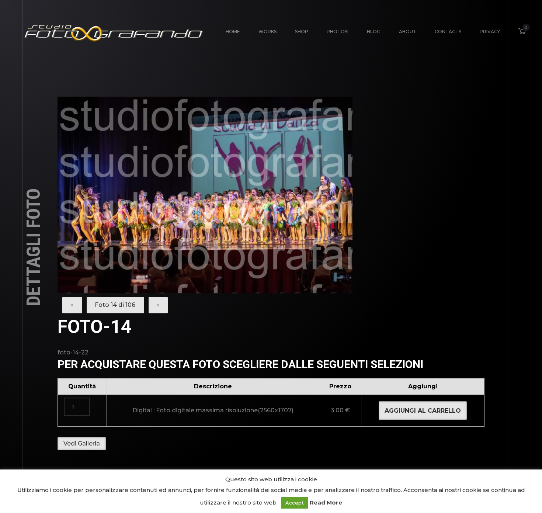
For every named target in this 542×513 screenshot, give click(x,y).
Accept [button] (294, 503)
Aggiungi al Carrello (423, 410)
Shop (301, 31)
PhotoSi (337, 31)
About (407, 31)
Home (233, 31)
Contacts (448, 31)
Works (267, 31)
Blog (374, 31)
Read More (326, 502)
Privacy (490, 31)
